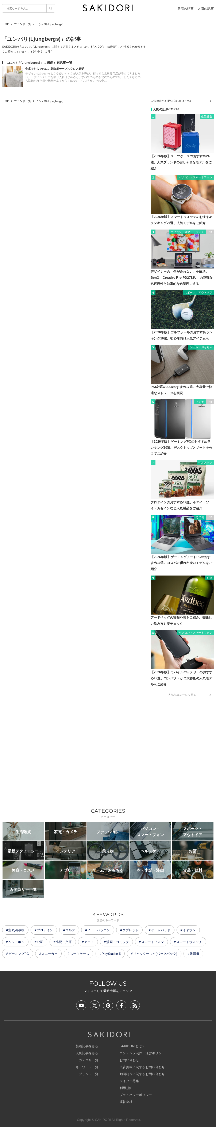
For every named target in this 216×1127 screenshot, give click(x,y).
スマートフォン (152, 942)
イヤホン (189, 930)
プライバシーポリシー (136, 1095)
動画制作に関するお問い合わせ (142, 1074)
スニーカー (49, 953)
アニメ (89, 942)
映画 (40, 942)
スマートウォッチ (189, 942)
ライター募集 (129, 1081)
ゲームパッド (160, 930)
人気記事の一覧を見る (182, 694)
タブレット (130, 930)
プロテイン (45, 930)
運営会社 (126, 1102)
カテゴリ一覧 (88, 1060)
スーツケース (79, 953)
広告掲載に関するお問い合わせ (142, 1067)
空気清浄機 (16, 930)
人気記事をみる (87, 1053)
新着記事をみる (87, 1046)
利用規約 (126, 1088)
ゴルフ (70, 930)
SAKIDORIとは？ (132, 1046)
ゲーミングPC (18, 953)
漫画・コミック (117, 942)
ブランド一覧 (88, 1074)
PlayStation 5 (111, 953)
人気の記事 (206, 8)
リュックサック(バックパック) (155, 953)
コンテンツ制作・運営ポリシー (142, 1053)
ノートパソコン (98, 930)
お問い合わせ (129, 1060)
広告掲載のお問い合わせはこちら (172, 101)
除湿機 (194, 953)
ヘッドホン (16, 942)
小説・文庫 (64, 942)
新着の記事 (185, 8)
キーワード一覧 (87, 1067)
